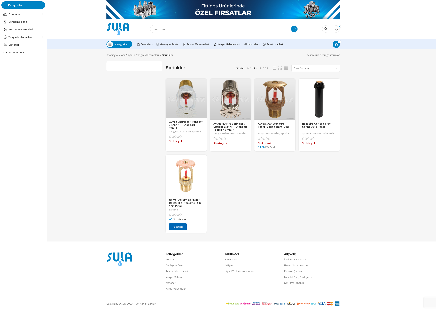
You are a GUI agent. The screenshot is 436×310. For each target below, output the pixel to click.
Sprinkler (197, 131)
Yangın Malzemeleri (147, 55)
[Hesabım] (325, 29)
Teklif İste (178, 226)
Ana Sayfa (112, 55)
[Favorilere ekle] (204, 84)
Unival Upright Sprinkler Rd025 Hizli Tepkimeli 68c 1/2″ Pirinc (185, 203)
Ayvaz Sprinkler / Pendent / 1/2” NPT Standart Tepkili (186, 125)
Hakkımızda (231, 259)
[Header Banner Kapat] (431, 9)
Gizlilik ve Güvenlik (294, 282)
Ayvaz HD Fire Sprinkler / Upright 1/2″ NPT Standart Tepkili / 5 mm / (230, 126)
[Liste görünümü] (274, 68)
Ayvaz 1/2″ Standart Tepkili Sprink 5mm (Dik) (273, 125)
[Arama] (294, 29)
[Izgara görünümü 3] (280, 68)
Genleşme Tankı (174, 265)
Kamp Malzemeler (176, 288)
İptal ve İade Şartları (295, 259)
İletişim (229, 265)
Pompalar (171, 259)
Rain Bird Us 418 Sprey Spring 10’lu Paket (316, 125)
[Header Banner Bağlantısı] (218, 9)
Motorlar (170, 282)
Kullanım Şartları (293, 271)
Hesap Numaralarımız (296, 265)
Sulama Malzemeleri (324, 133)
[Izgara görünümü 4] (286, 68)
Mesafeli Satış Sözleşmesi (298, 277)
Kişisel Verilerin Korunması (239, 271)
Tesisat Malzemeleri (177, 271)
